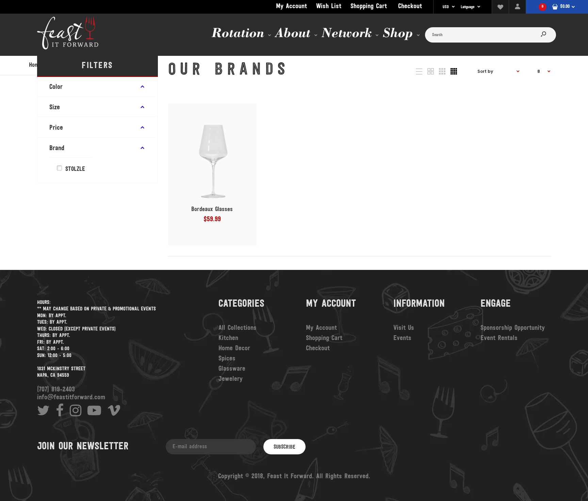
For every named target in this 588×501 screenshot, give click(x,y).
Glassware (231, 369)
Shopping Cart (368, 6)
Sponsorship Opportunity (512, 328)
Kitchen (228, 338)
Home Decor (234, 348)
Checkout (410, 6)
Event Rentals (499, 338)
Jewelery (230, 379)
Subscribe (284, 447)
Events (402, 338)
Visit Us (403, 328)
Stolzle (75, 169)
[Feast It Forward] (67, 49)
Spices (226, 358)
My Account (291, 6)
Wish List (328, 6)
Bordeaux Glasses (212, 210)
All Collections (237, 328)
